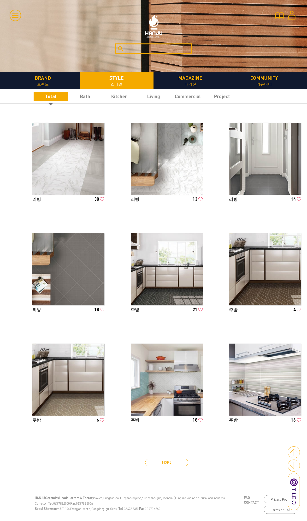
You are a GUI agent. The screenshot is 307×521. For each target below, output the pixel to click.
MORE (166, 462)
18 (96, 309)
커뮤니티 (264, 80)
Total (50, 96)
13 (195, 199)
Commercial (188, 96)
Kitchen (119, 96)
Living (153, 96)
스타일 (116, 80)
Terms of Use (280, 510)
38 (96, 199)
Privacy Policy (281, 499)
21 (195, 309)
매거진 (190, 80)
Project (222, 96)
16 (293, 420)
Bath (85, 96)
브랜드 (43, 80)
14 (293, 199)
